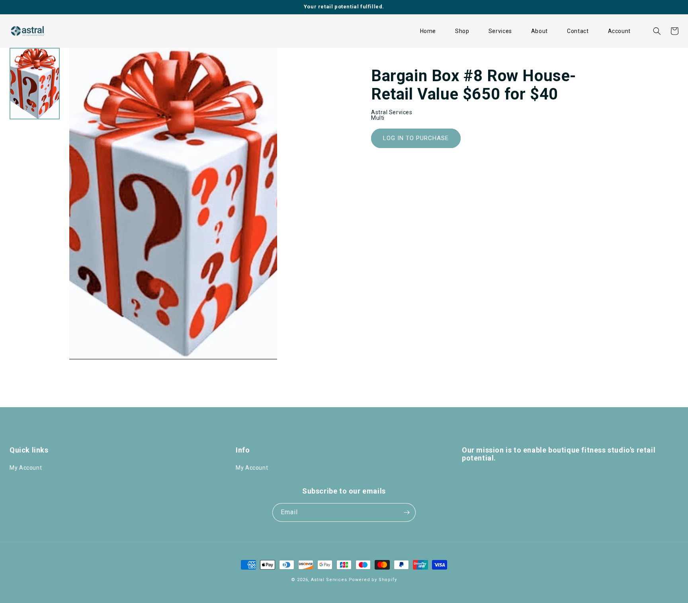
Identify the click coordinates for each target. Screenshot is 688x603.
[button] (462, 31)
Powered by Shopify (373, 579)
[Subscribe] (406, 512)
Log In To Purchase (416, 138)
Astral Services (329, 579)
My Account (26, 467)
